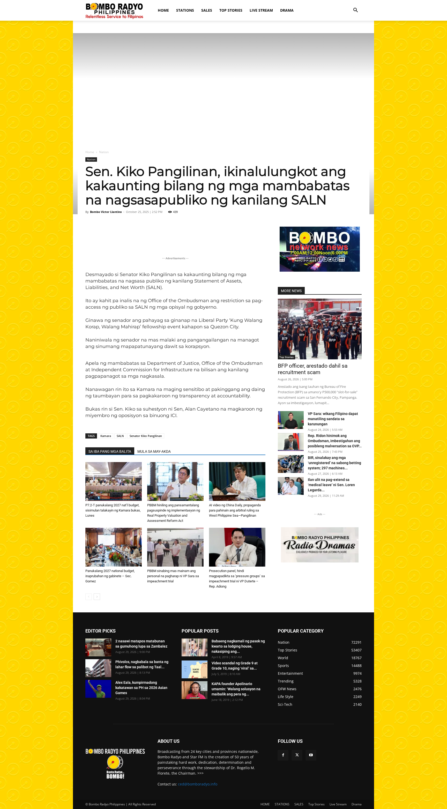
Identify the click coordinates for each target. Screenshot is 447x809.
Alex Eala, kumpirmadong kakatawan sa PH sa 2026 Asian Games (141, 687)
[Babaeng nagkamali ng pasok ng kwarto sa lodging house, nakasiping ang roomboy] (194, 647)
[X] (297, 755)
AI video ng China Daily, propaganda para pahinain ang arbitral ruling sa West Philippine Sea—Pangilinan (235, 510)
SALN (120, 436)
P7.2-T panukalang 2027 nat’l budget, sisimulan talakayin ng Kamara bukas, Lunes (113, 510)
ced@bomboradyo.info (197, 784)
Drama (287, 10)
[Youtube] (311, 755)
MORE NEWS (291, 291)
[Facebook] (283, 755)
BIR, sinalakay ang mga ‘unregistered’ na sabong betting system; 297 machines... (334, 463)
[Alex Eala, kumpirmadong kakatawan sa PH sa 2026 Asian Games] (98, 689)
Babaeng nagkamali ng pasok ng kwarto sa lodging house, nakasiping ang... (238, 646)
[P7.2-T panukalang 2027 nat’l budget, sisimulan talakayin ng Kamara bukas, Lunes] (113, 481)
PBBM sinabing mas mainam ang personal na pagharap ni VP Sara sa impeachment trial (173, 576)
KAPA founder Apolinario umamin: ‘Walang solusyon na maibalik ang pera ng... (236, 689)
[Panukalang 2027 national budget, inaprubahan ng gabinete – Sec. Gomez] (113, 547)
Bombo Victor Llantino (106, 212)
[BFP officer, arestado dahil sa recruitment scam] (320, 329)
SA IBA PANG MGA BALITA (109, 451)
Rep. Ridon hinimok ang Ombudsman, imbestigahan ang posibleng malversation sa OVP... (335, 441)
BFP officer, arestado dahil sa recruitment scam (312, 369)
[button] (355, 10)
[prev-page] (88, 596)
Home (89, 152)
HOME (163, 10)
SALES (206, 10)
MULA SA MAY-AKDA (154, 451)
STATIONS (185, 10)
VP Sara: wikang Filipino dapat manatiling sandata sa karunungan (333, 419)
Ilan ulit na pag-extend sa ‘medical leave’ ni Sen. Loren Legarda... (331, 485)
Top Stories (230, 10)
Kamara (105, 436)
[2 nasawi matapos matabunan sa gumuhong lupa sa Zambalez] (98, 647)
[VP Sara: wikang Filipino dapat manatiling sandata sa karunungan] (291, 420)
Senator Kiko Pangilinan (146, 436)
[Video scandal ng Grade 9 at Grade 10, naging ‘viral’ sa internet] (194, 669)
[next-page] (97, 596)
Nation (91, 159)
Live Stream (261, 10)
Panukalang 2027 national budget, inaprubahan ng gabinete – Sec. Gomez (110, 576)
